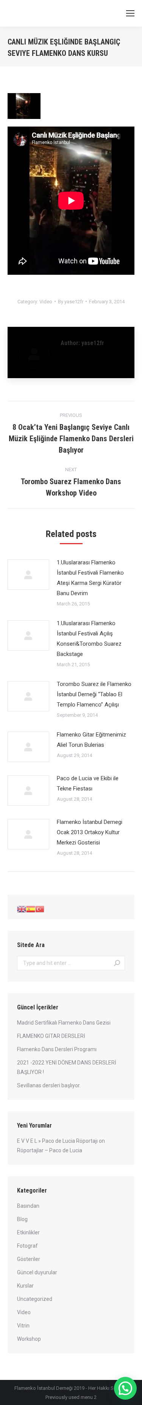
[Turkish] (39, 909)
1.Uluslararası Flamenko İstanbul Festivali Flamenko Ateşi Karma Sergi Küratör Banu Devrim (90, 578)
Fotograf (27, 1246)
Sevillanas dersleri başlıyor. (49, 1085)
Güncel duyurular (37, 1272)
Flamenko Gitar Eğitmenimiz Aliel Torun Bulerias (91, 739)
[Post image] (28, 574)
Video (45, 301)
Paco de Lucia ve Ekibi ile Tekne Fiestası (88, 783)
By (70, 301)
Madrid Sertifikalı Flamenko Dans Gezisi (64, 1023)
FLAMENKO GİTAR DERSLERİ (51, 1036)
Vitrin (23, 1326)
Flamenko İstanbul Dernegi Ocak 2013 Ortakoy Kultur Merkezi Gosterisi (89, 832)
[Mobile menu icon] (130, 13)
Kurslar (25, 1286)
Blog (22, 1219)
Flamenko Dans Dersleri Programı (57, 1049)
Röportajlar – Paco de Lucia (49, 1150)
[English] (21, 909)
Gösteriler (28, 1259)
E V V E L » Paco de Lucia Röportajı (57, 1141)
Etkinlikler (28, 1232)
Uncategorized (34, 1299)
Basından (28, 1206)
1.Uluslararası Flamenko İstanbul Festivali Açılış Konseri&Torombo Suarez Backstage (89, 638)
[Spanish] (30, 909)
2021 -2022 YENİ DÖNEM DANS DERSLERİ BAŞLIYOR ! (66, 1067)
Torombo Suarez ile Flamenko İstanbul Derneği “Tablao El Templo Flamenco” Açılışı (94, 694)
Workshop (29, 1339)
